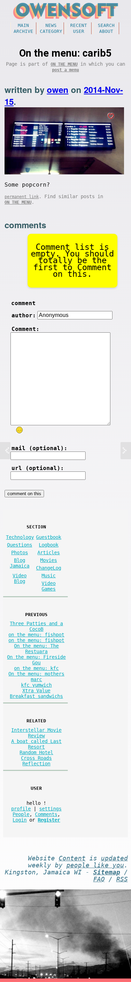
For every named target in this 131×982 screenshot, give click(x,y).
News (51, 25)
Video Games (49, 586)
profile (21, 808)
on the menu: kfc (36, 668)
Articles (48, 552)
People (21, 814)
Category (51, 31)
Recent (78, 25)
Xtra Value (36, 690)
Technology (20, 537)
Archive (23, 31)
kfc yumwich (36, 685)
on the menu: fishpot (36, 634)
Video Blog (20, 578)
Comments (46, 814)
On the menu (64, 64)
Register (49, 820)
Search (106, 25)
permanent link (22, 196)
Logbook (48, 545)
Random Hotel (36, 752)
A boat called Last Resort (36, 744)
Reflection (36, 763)
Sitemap (106, 872)
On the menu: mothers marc (36, 676)
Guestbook (48, 537)
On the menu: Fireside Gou (36, 659)
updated (114, 858)
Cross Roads (36, 758)
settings (50, 808)
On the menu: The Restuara (36, 648)
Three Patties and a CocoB (36, 626)
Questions (19, 545)
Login (20, 820)
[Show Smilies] (19, 430)
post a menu (65, 69)
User (78, 31)
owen (57, 89)
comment (23, 303)
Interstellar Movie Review (36, 732)
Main (23, 25)
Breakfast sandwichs (36, 696)
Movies (48, 560)
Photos (19, 552)
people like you (95, 865)
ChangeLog (48, 568)
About (106, 31)
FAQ (99, 879)
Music (49, 575)
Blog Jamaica (19, 563)
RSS (122, 879)
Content (72, 858)
